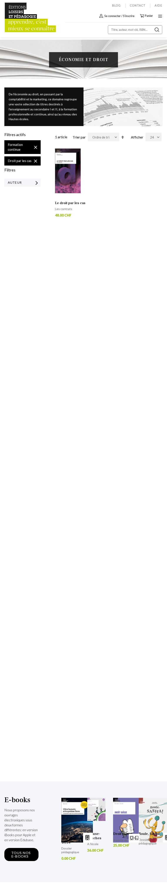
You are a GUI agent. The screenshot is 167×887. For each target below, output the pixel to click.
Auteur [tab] (15, 182)
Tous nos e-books (21, 854)
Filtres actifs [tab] (15, 135)
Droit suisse (122, 834)
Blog (116, 5)
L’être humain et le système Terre (72, 838)
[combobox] (135, 29)
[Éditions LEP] (23, 17)
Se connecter (112, 16)
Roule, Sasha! (149, 834)
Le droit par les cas (70, 203)
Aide (158, 5)
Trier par (79, 137)
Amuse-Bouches (94, 836)
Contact (138, 5)
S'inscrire (128, 16)
